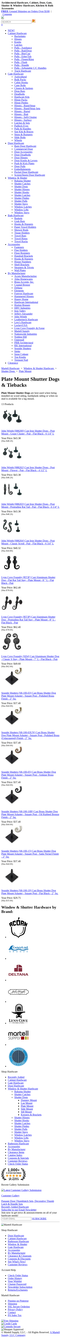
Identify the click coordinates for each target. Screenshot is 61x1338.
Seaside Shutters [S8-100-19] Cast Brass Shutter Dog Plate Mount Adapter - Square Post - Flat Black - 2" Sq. (29, 892)
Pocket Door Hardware (26, 172)
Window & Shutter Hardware (23, 1088)
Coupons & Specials (18, 1158)
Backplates (20, 36)
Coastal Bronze (22, 284)
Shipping (12, 1303)
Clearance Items (16, 1152)
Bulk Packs (20, 79)
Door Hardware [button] (16, 143)
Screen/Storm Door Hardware (29, 175)
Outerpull (19, 339)
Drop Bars (19, 91)
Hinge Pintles (21, 102)
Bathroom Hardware (18, 1143)
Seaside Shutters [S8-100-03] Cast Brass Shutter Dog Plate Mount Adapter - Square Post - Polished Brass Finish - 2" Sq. (28, 696)
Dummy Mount (29, 1100)
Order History (15, 1278)
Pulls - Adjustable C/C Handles (30, 68)
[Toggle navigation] (2, 18)
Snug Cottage (21, 354)
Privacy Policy (15, 1309)
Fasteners (19, 247)
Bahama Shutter (22, 180)
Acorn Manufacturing (25, 276)
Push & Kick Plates (24, 163)
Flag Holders (21, 250)
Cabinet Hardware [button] (17, 33)
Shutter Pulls (20, 201)
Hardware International (26, 302)
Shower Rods (21, 230)
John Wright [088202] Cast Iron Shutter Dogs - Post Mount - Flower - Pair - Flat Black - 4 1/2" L (28, 469)
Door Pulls (19, 166)
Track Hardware (22, 71)
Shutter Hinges (22, 189)
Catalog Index (15, 1155)
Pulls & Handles (22, 128)
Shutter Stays (21, 204)
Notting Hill (20, 337)
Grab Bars (19, 221)
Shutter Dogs (21, 186)
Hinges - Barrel (22, 111)
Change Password (17, 1284)
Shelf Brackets (21, 264)
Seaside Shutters (22, 348)
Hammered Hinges (24, 296)
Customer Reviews (17, 1161)
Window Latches (23, 206)
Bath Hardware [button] (16, 215)
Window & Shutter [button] (17, 178)
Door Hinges (21, 157)
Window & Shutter (17, 1244)
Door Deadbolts (22, 154)
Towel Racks (21, 241)
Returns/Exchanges (18, 1290)
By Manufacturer (16, 1149)
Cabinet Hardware (17, 1080)
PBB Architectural (23, 342)
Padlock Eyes (21, 125)
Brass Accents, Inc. (24, 282)
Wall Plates (20, 270)
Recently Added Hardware (15, 1207)
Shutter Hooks (21, 192)
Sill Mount (26, 1111)
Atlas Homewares (23, 279)
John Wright (20, 316)
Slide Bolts (20, 137)
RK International (23, 345)
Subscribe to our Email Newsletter (18, 1209)
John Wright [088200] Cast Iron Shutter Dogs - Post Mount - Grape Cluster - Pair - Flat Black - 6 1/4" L (28, 432)
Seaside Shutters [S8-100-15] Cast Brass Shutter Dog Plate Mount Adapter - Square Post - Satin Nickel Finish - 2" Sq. (30, 854)
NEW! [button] (11, 30)
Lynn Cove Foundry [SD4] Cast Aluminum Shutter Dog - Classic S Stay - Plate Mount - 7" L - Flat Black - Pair (30, 658)
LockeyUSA (20, 325)
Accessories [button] (14, 244)
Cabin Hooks (21, 82)
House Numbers (22, 261)
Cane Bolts (20, 85)
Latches (18, 45)
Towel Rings (20, 238)
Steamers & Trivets (24, 267)
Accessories (14, 1146)
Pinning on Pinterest (18, 1300)
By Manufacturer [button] (16, 273)
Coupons (7, 14)
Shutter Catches (22, 183)
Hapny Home (21, 299)
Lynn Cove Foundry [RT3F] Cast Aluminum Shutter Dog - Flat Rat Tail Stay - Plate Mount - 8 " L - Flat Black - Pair (28, 580)
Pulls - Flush (20, 62)
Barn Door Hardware (25, 146)
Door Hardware (16, 1085)
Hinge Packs (20, 99)
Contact (12, 1312)
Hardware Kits (21, 97)
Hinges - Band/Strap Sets (27, 108)
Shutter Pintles (21, 198)
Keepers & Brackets (31, 1114)
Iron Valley (20, 310)
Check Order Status (18, 1163)
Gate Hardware (16, 1083)
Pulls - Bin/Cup (22, 53)
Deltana (18, 287)
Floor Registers (22, 253)
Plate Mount (27, 1106)
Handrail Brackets (23, 256)
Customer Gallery (10, 1195)
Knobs (17, 42)
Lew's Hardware (22, 322)
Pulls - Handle (21, 65)
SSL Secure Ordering (19, 1306)
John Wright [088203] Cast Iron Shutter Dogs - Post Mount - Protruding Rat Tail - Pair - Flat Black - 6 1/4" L (30, 505)
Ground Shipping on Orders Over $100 (25, 11)
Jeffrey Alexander (23, 313)
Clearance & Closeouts (19, 1255)
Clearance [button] (13, 363)
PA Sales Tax (14, 1315)
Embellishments (22, 169)
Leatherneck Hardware (26, 319)
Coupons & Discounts (19, 1258)
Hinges (18, 39)
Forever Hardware (23, 293)
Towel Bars (20, 235)
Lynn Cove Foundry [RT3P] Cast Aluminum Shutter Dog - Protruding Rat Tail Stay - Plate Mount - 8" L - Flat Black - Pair (28, 619)
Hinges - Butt (21, 114)
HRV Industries (22, 308)
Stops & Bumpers (23, 134)
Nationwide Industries (25, 334)
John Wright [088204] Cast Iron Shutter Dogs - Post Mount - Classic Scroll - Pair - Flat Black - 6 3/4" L (28, 542)
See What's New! (17, 1261)
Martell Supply (22, 331)
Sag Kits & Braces (23, 131)
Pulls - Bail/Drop (23, 50)
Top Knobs (20, 357)
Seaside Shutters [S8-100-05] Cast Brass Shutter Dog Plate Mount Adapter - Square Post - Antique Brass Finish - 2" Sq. (28, 775)
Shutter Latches (22, 195)
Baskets (18, 218)
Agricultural (20, 76)
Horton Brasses (22, 305)
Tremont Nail (21, 360)
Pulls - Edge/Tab (22, 56)
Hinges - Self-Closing (25, 117)
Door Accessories (23, 151)
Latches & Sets (22, 123)
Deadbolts (19, 94)
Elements (19, 290)
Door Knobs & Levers (25, 160)
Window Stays (21, 212)
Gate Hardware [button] (16, 73)
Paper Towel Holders (25, 227)
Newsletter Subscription (20, 1287)
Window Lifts (21, 209)
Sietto (17, 351)
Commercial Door (23, 149)
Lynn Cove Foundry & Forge (29, 328)
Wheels (18, 140)
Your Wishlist (15, 1281)
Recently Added (16, 1077)
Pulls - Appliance (23, 47)
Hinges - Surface (23, 120)
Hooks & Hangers (23, 224)
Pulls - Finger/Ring (24, 59)
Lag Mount (26, 1103)
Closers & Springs (23, 88)
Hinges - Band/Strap (24, 105)
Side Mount (27, 1109)
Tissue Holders (22, 232)
